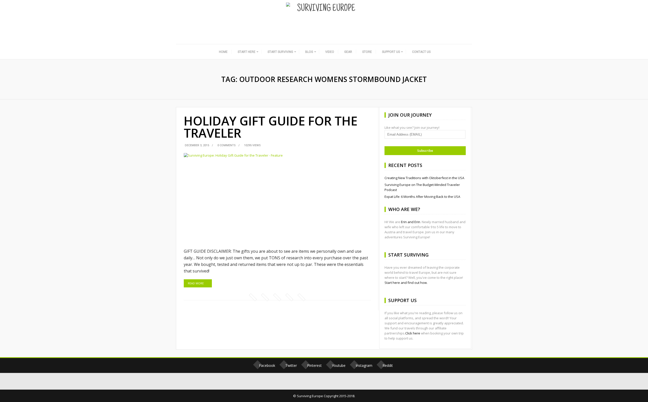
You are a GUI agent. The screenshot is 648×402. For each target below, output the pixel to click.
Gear (348, 52)
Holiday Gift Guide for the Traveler (270, 127)
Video (329, 52)
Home (223, 52)
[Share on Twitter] (265, 297)
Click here (412, 333)
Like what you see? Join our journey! (411, 127)
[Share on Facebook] (253, 297)
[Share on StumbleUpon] (289, 297)
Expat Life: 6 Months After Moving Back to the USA (422, 196)
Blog (309, 52)
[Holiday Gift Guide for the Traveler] (277, 198)
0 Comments (226, 145)
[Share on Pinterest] (277, 297)
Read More (196, 283)
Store (367, 52)
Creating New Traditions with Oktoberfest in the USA (424, 178)
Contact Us (421, 52)
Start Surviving (280, 52)
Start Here (246, 52)
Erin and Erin (410, 222)
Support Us (391, 52)
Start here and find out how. (406, 282)
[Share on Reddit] (301, 297)
